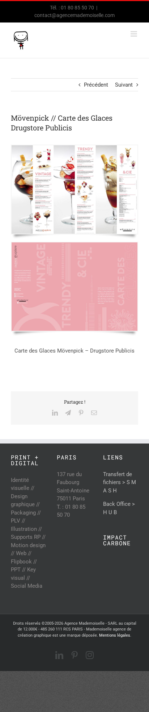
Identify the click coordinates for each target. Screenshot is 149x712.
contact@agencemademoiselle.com (74, 15)
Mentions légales (114, 635)
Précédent (96, 85)
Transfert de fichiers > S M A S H (119, 482)
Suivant (124, 85)
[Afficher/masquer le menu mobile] (134, 34)
